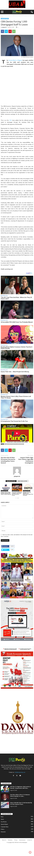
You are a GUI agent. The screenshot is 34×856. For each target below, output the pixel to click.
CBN (10, 120)
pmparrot (4, 27)
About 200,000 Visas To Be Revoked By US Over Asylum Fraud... (21, 803)
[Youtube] (20, 775)
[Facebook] (2, 31)
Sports (2, 819)
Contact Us (29, 840)
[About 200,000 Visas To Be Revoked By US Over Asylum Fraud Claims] (5, 805)
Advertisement (22, 840)
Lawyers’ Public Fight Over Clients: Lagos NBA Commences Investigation (25, 460)
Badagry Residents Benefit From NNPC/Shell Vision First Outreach (28, 494)
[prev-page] (16, 498)
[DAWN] (17, 717)
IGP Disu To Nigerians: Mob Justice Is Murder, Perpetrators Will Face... (20, 787)
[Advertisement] (17, 87)
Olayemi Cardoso (19, 444)
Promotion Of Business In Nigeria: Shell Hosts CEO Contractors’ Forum (17, 494)
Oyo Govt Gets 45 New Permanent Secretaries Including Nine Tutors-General (8, 460)
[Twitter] (6, 31)
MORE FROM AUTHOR (22, 481)
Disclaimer (10, 840)
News (2, 816)
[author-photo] (17, 471)
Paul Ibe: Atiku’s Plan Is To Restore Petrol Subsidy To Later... (20, 795)
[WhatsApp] (14, 31)
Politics (2, 829)
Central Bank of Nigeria (15, 60)
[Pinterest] (10, 31)
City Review (4, 821)
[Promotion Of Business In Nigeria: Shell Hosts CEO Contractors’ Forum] (17, 487)
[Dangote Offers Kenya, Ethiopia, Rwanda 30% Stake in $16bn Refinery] (6, 487)
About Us (4, 840)
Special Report (4, 824)
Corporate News (8, 15)
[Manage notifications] (30, 852)
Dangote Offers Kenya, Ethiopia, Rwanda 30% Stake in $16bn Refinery (6, 493)
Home (2, 15)
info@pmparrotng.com (20, 772)
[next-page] (18, 498)
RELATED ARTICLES (11, 481)
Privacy (15, 840)
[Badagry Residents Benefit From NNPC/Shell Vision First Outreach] (28, 487)
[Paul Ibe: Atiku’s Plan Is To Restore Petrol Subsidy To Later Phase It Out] (5, 797)
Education (3, 831)
